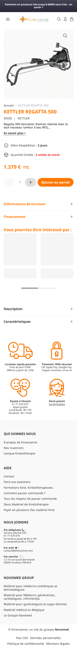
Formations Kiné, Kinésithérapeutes (28, 487)
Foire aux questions (17, 482)
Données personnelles (45, 638)
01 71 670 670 (12, 535)
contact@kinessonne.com (18, 550)
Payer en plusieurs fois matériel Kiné (29, 510)
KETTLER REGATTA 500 (33, 105)
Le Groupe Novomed (18, 615)
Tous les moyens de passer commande (30, 499)
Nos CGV (22, 638)
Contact (9, 476)
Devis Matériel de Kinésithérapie (26, 504)
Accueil (9, 105)
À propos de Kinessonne (20, 442)
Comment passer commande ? (24, 493)
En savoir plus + (15, 133)
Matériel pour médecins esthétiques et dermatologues (30, 587)
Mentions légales (58, 644)
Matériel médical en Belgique (24, 610)
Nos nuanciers (14, 448)
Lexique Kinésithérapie (19, 453)
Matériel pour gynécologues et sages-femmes (35, 604)
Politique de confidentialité (25, 644)
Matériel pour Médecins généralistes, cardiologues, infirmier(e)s (29, 596)
